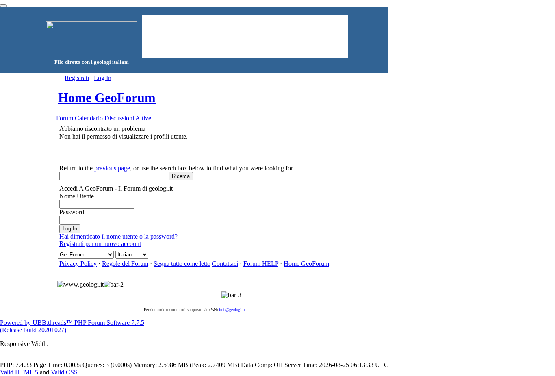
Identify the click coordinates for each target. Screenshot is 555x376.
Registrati (77, 77)
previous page (112, 168)
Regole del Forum (125, 263)
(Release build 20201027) (33, 329)
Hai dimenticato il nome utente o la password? (118, 236)
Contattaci (225, 263)
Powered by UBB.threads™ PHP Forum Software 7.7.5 (72, 322)
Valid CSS (64, 372)
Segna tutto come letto (182, 263)
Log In (102, 77)
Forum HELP (260, 263)
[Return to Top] (3, 5)
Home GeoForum (107, 97)
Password (71, 212)
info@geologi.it (232, 309)
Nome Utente (76, 196)
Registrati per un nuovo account (100, 243)
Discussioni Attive (127, 118)
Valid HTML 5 (19, 372)
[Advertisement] (245, 36)
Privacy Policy (78, 263)
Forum (64, 118)
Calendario (89, 118)
